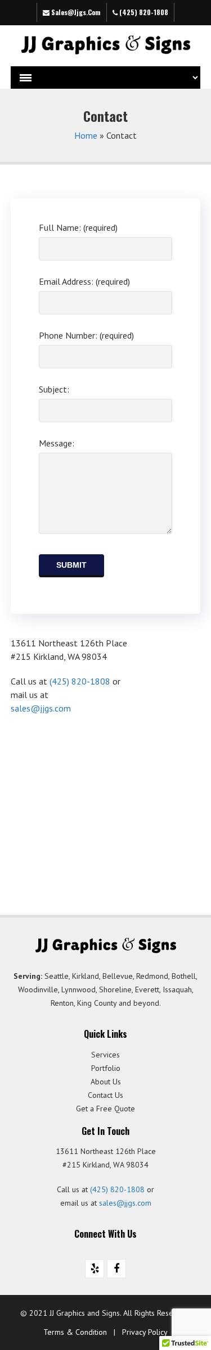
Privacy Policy (145, 1332)
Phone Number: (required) (86, 335)
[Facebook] (116, 1268)
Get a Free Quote (105, 1108)
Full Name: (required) (78, 227)
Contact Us (105, 1095)
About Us (106, 1082)
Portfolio (105, 1068)
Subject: (54, 389)
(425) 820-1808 (143, 12)
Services (105, 1055)
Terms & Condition (75, 1332)
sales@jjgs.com (75, 12)
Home (85, 135)
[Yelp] (94, 1268)
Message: (56, 443)
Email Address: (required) (84, 281)
